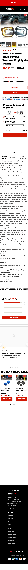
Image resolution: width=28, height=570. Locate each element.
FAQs (8, 521)
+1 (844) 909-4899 (12, 503)
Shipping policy (11, 537)
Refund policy (11, 543)
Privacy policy (11, 531)
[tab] (11, 152)
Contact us (10, 515)
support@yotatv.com (13, 505)
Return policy (11, 540)
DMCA (9, 524)
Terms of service (12, 534)
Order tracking (11, 518)
